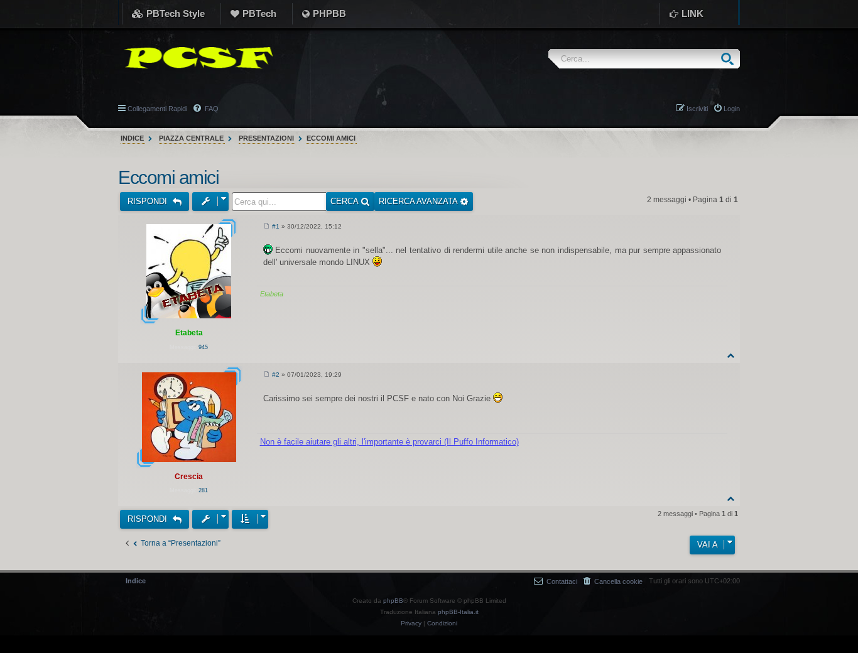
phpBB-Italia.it (458, 611)
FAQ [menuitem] (211, 108)
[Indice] (195, 58)
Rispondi (149, 201)
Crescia (189, 476)
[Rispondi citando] (717, 228)
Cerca (345, 201)
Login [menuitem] (732, 108)
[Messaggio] (266, 226)
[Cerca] (730, 58)
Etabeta (189, 332)
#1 (276, 226)
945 (203, 347)
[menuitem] (613, 581)
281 (203, 490)
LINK (692, 13)
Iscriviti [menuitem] (697, 108)
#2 (276, 374)
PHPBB (329, 13)
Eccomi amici (331, 138)
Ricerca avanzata (419, 201)
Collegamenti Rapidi (157, 108)
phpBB (393, 600)
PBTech (259, 13)
